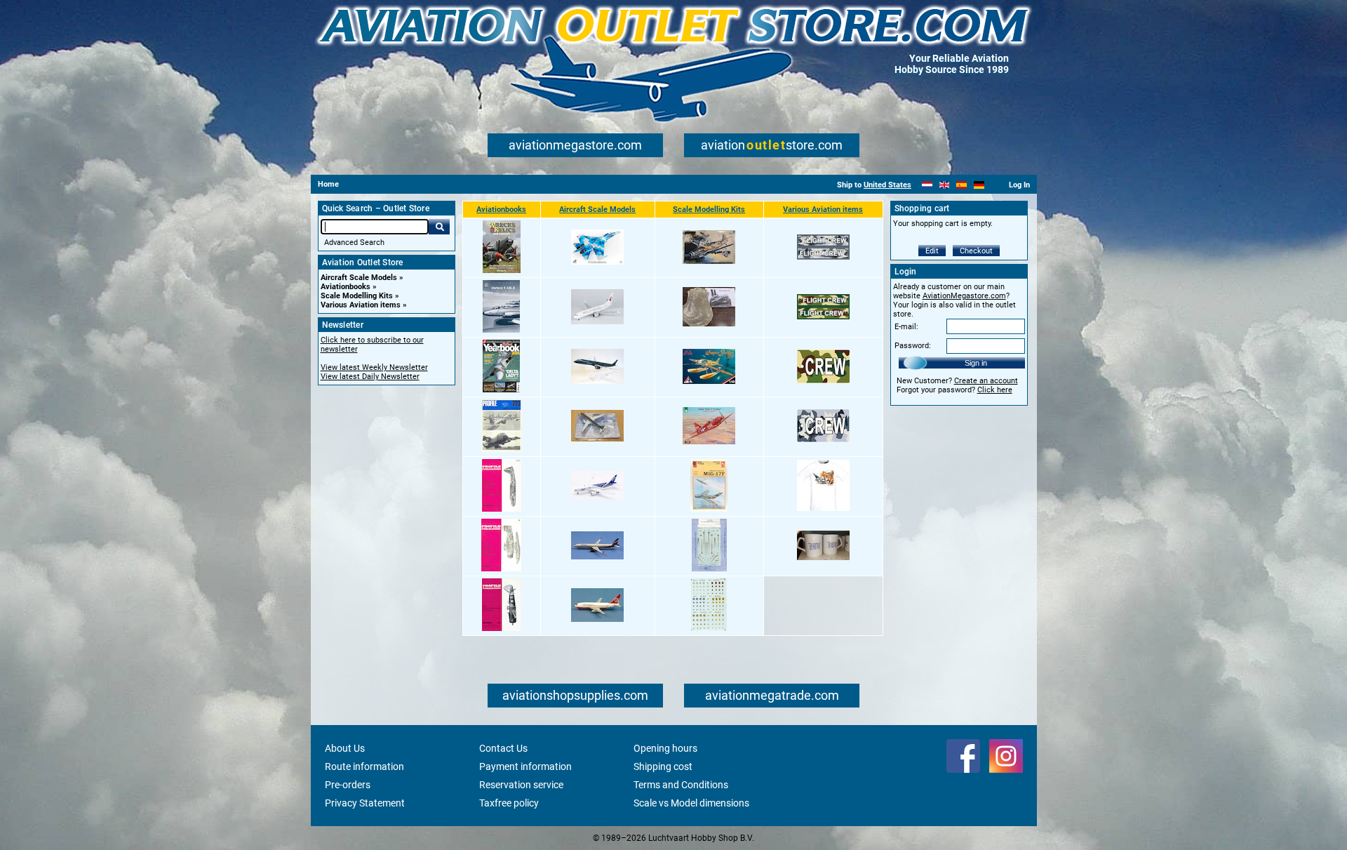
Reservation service (521, 784)
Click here (994, 389)
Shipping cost (663, 766)
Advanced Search (354, 242)
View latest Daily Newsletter (370, 376)
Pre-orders (347, 784)
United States (887, 185)
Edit (932, 250)
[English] (944, 185)
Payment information (525, 766)
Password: (912, 345)
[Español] (961, 185)
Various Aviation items (361, 305)
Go (439, 226)
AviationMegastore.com (964, 295)
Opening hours (665, 748)
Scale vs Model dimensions (691, 803)
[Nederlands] (927, 185)
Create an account (986, 380)
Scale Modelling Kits (357, 295)
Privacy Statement (365, 803)
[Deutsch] (979, 185)
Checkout (976, 250)
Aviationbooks (345, 286)
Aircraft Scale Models (359, 277)
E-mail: (906, 326)
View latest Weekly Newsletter (374, 367)
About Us (345, 748)
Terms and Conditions (681, 784)
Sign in (976, 363)
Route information (364, 766)
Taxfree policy (509, 803)
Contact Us (503, 748)
